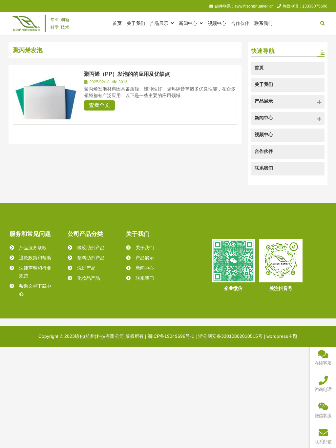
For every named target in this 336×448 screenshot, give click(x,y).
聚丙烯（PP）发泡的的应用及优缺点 (127, 74)
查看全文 (99, 105)
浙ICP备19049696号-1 (171, 336)
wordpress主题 (281, 336)
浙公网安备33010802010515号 (230, 336)
